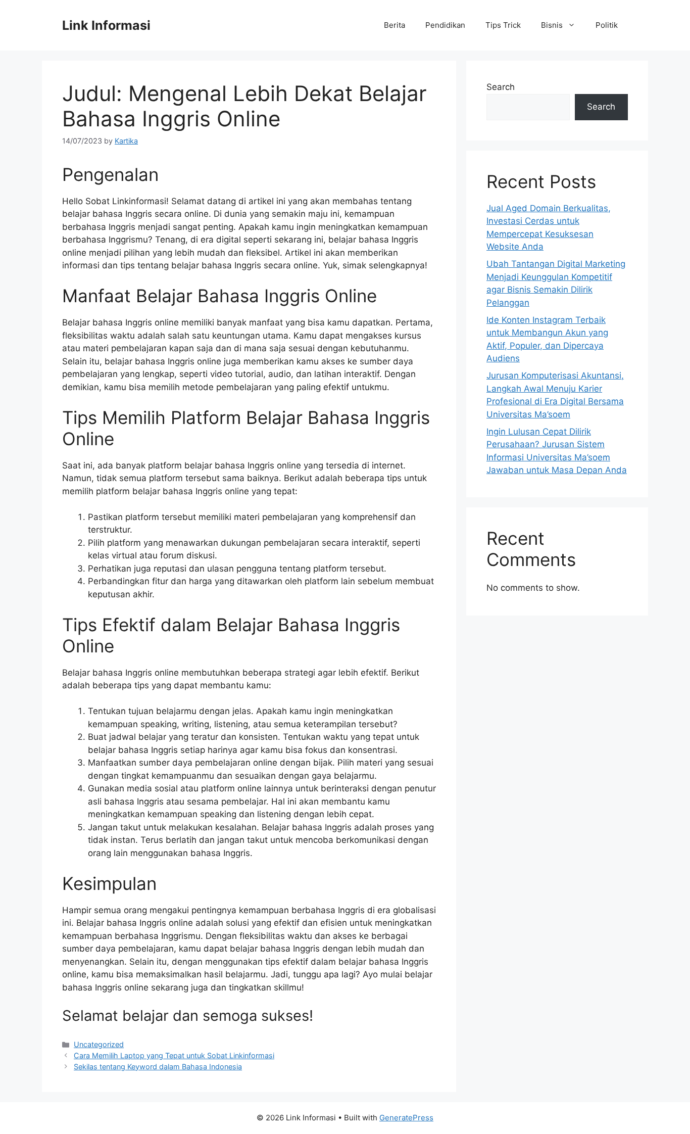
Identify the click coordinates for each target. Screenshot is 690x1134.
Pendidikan (445, 25)
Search (500, 87)
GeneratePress (406, 1117)
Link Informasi (106, 25)
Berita (394, 25)
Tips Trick (503, 25)
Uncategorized (99, 1044)
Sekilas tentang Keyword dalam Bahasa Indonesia (158, 1066)
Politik (607, 25)
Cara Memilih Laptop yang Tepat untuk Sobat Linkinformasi (174, 1055)
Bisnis (552, 25)
